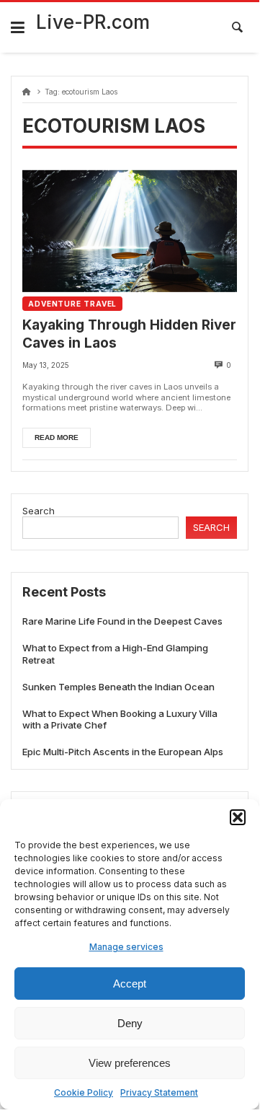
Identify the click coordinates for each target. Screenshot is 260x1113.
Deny (130, 1023)
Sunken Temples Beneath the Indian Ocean (118, 686)
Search (38, 510)
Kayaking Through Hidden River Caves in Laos (129, 334)
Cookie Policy (83, 1092)
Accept (129, 983)
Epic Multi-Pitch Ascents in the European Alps (122, 751)
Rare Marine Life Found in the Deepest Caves (122, 621)
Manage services (126, 946)
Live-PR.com (93, 22)
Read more (57, 437)
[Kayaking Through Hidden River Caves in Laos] (129, 230)
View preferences (130, 1063)
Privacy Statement (159, 1092)
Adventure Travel (72, 303)
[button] (237, 817)
